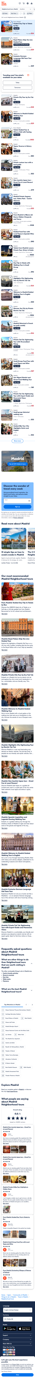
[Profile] (32, 3)
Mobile (5, 1325)
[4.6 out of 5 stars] (17, 1118)
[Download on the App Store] (24, 1328)
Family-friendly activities (10, 973)
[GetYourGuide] (3, 3)
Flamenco (6, 981)
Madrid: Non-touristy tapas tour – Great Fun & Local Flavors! (17, 1128)
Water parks (7, 979)
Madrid (21, 1089)
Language (6, 1306)
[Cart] (24, 3)
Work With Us (7, 1344)
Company (6, 1339)
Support (5, 1335)
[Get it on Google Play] (9, 1328)
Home (3, 1295)
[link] (17, 28)
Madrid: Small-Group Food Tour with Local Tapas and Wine (16, 1243)
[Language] (27, 3)
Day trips (6, 977)
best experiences (12, 1091)
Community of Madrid (20, 1295)
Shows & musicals (8, 975)
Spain (9, 1295)
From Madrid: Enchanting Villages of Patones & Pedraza (17, 1271)
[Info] (25, 17)
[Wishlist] (20, 3)
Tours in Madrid (23, 1297)
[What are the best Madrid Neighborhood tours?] (32, 990)
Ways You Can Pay (9, 1347)
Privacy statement (18, 517)
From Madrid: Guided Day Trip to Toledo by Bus (16, 1218)
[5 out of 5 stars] (17, 1131)
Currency (6, 1315)
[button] (17, 28)
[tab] (12, 1004)
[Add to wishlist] (10, 22)
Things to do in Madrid (8, 1297)
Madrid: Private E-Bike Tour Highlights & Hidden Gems (15, 1188)
